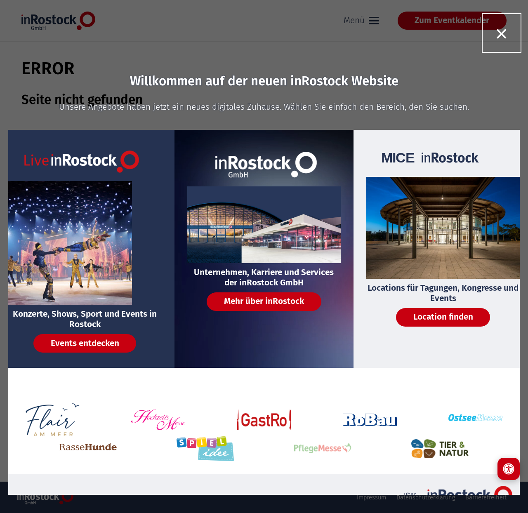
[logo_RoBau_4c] (370, 420)
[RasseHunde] (88, 448)
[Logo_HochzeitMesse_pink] (158, 419)
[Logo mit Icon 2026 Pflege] (322, 448)
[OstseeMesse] (475, 419)
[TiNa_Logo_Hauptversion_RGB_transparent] (440, 448)
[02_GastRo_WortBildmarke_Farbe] (264, 419)
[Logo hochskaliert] (53, 420)
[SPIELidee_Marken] (205, 448)
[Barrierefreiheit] (508, 469)
